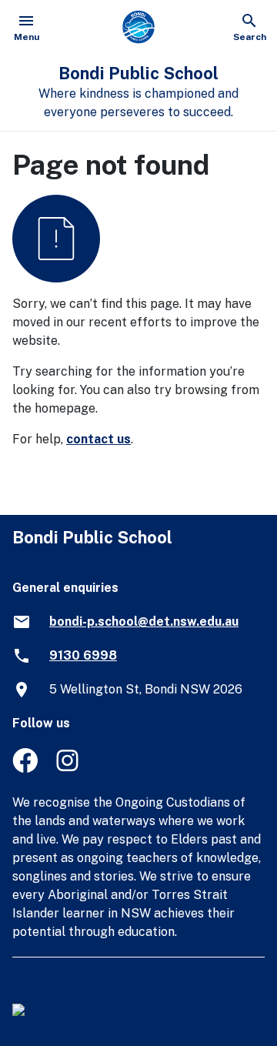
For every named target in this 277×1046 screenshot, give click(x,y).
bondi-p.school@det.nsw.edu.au (144, 621)
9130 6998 (83, 655)
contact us (98, 439)
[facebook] (25, 768)
